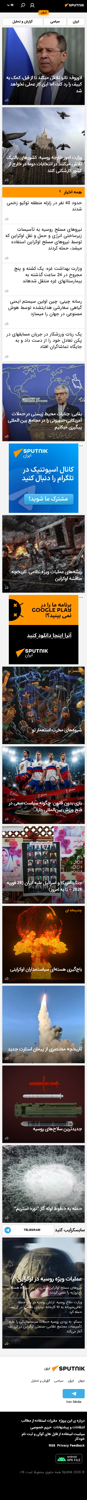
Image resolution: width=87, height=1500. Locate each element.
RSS (52, 1445)
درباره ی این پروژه (72, 1420)
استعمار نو (75, 671)
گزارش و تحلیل (40, 1380)
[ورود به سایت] (32, 5)
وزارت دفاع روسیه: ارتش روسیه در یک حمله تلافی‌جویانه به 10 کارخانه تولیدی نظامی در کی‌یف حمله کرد (45, 1308)
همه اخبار (73, 192)
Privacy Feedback (71, 1446)
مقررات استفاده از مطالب (39, 1420)
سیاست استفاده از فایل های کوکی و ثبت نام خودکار (53, 1436)
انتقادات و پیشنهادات (69, 1427)
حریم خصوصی (41, 1427)
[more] (7, 100)
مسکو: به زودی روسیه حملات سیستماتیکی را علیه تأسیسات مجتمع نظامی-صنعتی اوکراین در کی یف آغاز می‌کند (45, 1327)
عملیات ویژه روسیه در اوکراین (49, 1279)
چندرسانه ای (73, 911)
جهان (81, 1380)
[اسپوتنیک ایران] (75, 7)
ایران (71, 1380)
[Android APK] (69, 1459)
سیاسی (58, 1380)
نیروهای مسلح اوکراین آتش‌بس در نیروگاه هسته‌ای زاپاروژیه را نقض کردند (44, 1290)
